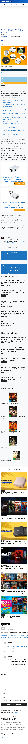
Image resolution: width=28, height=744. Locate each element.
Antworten (5, 652)
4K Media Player (4, 361)
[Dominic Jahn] (2, 240)
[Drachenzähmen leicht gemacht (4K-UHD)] (16, 460)
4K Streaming (4, 515)
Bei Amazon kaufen (20, 183)
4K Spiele (3, 325)
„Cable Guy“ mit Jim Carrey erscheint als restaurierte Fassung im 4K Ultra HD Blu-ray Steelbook (13, 282)
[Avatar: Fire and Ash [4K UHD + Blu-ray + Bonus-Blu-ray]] (13, 416)
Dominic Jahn (5, 36)
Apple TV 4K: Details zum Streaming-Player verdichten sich (12, 378)
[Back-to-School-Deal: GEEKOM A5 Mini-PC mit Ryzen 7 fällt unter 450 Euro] (14, 481)
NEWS (3, 316)
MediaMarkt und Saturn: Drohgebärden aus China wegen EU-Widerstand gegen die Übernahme (13, 313)
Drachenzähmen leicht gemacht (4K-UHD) (10, 462)
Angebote (17, 36)
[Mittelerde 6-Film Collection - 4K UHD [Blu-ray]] (13, 402)
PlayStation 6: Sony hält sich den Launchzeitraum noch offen (11, 322)
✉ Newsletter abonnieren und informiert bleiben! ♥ (13, 700)
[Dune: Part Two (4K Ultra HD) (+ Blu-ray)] (13, 431)
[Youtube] (3, 737)
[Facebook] (1, 737)
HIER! (16, 712)
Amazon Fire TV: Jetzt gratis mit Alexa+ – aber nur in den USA (13, 359)
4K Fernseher (4, 306)
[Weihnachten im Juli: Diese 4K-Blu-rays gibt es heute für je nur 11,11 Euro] (14, 605)
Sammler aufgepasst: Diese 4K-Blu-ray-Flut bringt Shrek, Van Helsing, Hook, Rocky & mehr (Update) (13, 349)
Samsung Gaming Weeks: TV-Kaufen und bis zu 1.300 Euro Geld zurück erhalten (12, 302)
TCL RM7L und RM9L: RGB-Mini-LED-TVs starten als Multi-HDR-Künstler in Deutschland (13, 292)
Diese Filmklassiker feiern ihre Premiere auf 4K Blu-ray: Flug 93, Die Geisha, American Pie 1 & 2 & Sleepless (13, 339)
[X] (2, 737)
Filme (3, 285)
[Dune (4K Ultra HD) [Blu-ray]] (13, 446)
